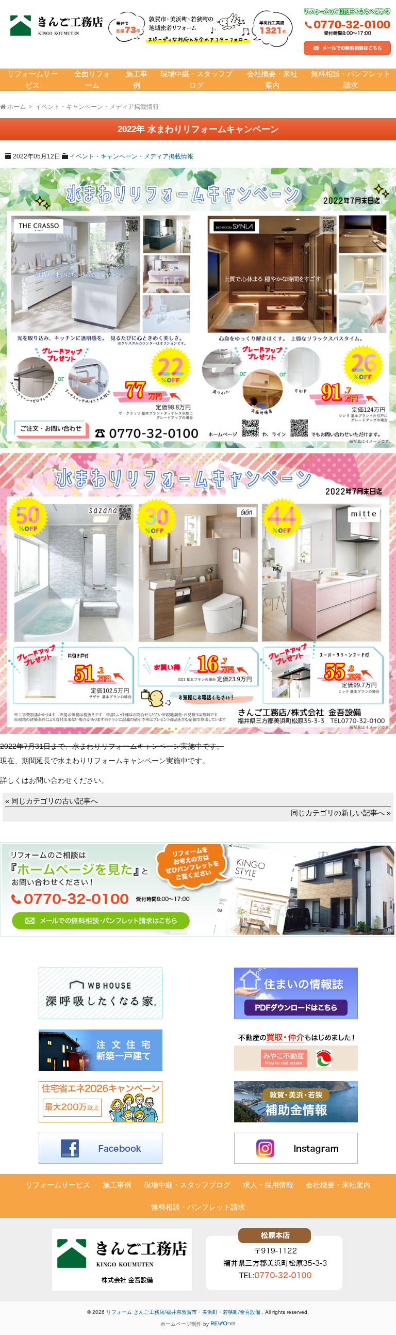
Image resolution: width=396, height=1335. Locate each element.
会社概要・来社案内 (272, 79)
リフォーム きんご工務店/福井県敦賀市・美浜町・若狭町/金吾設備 (184, 1312)
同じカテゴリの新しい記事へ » (341, 813)
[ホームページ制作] (223, 1324)
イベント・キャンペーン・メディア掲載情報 (131, 156)
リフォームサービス (32, 79)
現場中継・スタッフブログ (196, 79)
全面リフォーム (92, 79)
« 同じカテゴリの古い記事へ (51, 801)
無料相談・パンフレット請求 (350, 79)
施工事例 (136, 79)
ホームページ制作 (181, 1324)
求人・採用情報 (268, 1185)
